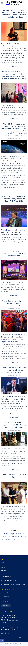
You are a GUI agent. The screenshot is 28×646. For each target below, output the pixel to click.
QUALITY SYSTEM (7, 576)
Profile (3, 565)
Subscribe (5, 605)
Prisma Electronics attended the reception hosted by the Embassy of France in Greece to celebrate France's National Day (14, 75)
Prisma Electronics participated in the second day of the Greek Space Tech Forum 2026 (14, 198)
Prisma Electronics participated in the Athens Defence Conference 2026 (14, 370)
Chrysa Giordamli (7, 342)
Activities (3, 567)
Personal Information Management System (14, 584)
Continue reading (14, 66)
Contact (3, 573)
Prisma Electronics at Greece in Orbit (14, 476)
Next (25, 546)
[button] (2, 3)
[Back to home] (14, 3)
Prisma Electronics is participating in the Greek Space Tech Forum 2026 (14, 253)
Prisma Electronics (7, 43)
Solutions (3, 570)
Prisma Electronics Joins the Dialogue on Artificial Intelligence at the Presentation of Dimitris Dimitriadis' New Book (14, 13)
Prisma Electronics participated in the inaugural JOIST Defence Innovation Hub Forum (14, 424)
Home (2, 562)
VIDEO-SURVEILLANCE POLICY (9, 580)
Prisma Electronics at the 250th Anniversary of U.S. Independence (14, 303)
